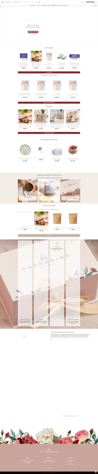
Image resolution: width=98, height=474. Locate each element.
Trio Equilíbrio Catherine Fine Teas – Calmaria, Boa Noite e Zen (74, 65)
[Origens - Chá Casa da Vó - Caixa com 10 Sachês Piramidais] (57, 116)
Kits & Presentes (43, 5)
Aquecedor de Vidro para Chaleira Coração (57, 159)
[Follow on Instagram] (49, 468)
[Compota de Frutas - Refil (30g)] (27, 218)
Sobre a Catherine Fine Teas (70, 460)
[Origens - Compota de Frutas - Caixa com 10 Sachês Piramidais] (36, 56)
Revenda (70, 463)
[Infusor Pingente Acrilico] (41, 150)
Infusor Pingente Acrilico (41, 158)
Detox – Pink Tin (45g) (56, 94)
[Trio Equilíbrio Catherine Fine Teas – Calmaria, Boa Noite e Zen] (74, 56)
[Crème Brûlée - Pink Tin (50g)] (73, 85)
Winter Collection (49, 5)
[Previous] (3, 26)
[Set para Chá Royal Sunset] (61, 56)
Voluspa (61, 5)
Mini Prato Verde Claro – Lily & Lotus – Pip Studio (25, 159)
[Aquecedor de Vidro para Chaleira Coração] (57, 150)
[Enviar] (39, 2)
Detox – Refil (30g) (43, 228)
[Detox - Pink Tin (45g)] (57, 85)
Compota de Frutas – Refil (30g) (27, 228)
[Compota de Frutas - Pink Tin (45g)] (41, 85)
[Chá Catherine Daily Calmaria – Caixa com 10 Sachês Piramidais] (23, 56)
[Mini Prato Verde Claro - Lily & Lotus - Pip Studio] (25, 150)
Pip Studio (55, 5)
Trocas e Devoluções (70, 464)
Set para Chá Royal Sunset (62, 65)
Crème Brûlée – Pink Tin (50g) (73, 94)
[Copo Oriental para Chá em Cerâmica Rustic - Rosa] (73, 150)
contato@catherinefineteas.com (49, 460)
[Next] (95, 26)
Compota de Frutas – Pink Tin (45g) (41, 95)
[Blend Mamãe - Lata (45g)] (25, 85)
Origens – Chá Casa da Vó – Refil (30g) (59, 229)
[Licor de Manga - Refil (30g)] (75, 218)
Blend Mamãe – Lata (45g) (25, 94)
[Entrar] (96, 2)
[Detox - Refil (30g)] (43, 218)
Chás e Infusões (32, 5)
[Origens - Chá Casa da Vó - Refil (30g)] (59, 218)
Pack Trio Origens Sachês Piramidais (41, 127)
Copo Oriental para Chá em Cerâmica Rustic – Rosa (72, 159)
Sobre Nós (64, 5)
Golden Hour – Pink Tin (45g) (49, 65)
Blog (67, 5)
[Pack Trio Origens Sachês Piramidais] (41, 116)
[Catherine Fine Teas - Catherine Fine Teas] (6, 2)
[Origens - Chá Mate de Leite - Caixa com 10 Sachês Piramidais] (73, 116)
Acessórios (38, 5)
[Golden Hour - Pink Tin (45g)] (49, 56)
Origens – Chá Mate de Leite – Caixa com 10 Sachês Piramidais (73, 127)
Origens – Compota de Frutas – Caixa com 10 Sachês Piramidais (36, 65)
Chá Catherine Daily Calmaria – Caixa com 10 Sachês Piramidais (23, 65)
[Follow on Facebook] (48, 468)
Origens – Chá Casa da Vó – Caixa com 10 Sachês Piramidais (57, 127)
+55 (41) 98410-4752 (51, 461)
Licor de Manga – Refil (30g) (75, 228)
